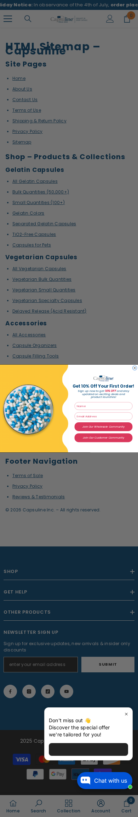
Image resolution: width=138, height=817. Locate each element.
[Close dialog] (134, 368)
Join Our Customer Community (103, 438)
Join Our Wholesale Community (103, 427)
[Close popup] (126, 714)
